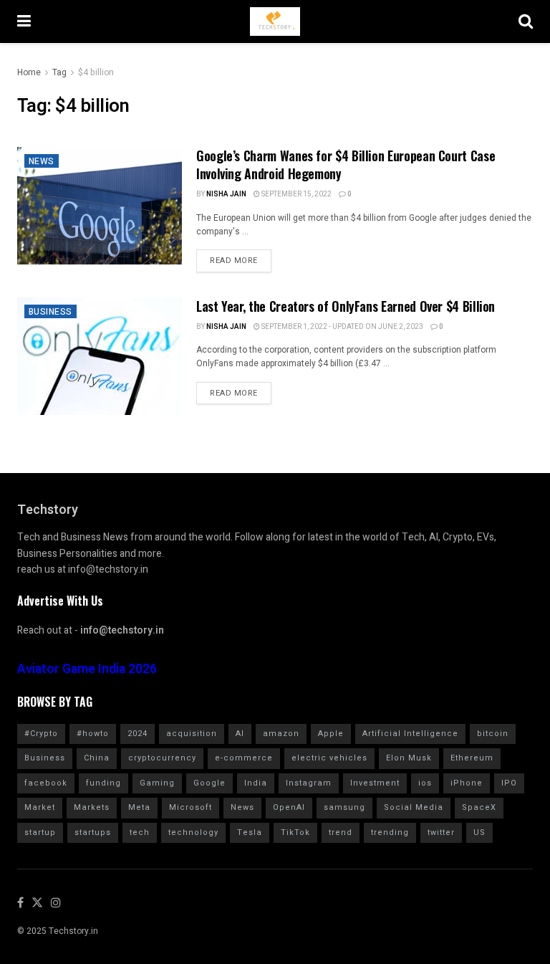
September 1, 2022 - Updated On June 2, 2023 (341, 327)
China (97, 758)
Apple (331, 733)
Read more (234, 260)
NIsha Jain (226, 194)
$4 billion (96, 72)
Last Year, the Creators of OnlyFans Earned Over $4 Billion (345, 306)
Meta (139, 807)
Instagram (309, 783)
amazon (281, 733)
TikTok (295, 832)
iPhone (466, 783)
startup (40, 832)
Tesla (249, 832)
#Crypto (41, 733)
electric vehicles (329, 758)
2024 (137, 733)
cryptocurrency (162, 758)
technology (193, 832)
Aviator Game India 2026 (87, 669)
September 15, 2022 (296, 194)
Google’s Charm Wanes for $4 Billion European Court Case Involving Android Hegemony (345, 164)
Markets (92, 807)
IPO (509, 783)
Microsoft (190, 807)
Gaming (157, 783)
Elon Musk (409, 758)
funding (103, 783)
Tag (59, 72)
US (479, 832)
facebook (45, 783)
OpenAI (289, 807)
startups (92, 832)
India (255, 783)
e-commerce (244, 758)
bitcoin (492, 733)
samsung (344, 807)
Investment (375, 783)
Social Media (413, 807)
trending (390, 832)
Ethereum (471, 758)
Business (50, 311)
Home (29, 72)
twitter (441, 832)
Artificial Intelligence (410, 733)
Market (39, 807)
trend (340, 832)
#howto (93, 733)
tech (140, 832)
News (41, 161)
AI (240, 733)
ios (425, 783)
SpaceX (479, 807)
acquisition (191, 733)
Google (209, 783)
